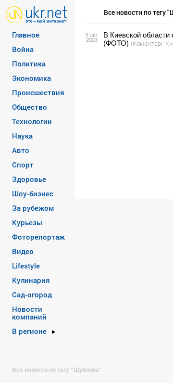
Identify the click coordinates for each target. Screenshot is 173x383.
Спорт (23, 164)
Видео (23, 251)
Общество (29, 107)
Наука (22, 136)
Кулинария (31, 280)
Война (23, 49)
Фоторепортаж (38, 237)
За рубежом (33, 208)
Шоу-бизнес (32, 193)
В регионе (29, 331)
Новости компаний (29, 312)
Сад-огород (32, 294)
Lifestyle (26, 265)
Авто (20, 150)
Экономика (31, 78)
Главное (25, 34)
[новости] (37, 14)
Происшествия (38, 92)
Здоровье (29, 179)
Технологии (32, 121)
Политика (29, 63)
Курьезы (27, 222)
